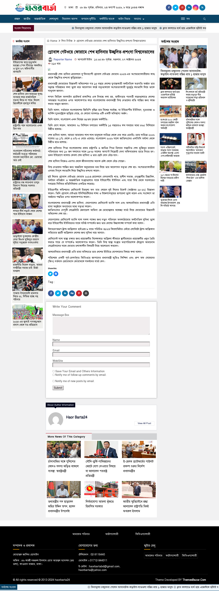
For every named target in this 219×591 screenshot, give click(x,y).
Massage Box (61, 315)
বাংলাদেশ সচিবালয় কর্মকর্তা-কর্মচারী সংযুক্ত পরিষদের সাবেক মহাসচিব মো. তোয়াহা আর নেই (27, 155)
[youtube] (196, 8)
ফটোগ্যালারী (111, 534)
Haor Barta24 (76, 417)
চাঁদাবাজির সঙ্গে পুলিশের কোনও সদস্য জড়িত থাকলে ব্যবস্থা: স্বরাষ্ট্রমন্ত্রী (63, 466)
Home (53, 40)
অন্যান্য (137, 18)
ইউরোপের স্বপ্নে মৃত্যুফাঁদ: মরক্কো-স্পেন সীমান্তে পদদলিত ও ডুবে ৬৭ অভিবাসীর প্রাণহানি (27, 67)
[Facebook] (51, 293)
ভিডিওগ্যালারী (142, 534)
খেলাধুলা (53, 18)
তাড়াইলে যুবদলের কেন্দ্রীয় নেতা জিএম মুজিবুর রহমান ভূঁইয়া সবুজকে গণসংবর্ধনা (26, 239)
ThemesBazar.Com (194, 579)
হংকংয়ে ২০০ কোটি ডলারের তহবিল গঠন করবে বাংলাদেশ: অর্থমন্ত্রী (170, 124)
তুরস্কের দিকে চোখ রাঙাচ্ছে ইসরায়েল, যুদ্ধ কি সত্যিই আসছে (170, 203)
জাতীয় (27, 18)
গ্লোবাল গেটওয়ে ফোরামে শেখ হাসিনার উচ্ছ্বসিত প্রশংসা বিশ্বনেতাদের (111, 40)
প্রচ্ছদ (17, 18)
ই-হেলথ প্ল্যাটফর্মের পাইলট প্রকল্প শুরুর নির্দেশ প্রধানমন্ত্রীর (138, 466)
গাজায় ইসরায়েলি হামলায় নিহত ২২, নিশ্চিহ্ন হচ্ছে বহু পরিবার (25, 296)
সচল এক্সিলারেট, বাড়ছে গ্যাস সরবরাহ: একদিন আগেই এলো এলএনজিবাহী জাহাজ (170, 151)
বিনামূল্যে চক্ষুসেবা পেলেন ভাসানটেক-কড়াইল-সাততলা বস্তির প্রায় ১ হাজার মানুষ (99, 28)
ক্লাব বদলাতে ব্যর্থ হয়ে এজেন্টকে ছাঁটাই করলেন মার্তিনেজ (174, 28)
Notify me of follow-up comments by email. (80, 375)
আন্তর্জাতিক (39, 18)
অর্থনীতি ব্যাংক (106, 18)
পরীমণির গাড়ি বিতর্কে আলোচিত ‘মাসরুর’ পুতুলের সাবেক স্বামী (195, 150)
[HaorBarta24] (36, 7)
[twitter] (175, 8)
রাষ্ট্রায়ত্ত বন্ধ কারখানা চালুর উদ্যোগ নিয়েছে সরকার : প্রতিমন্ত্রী (26, 185)
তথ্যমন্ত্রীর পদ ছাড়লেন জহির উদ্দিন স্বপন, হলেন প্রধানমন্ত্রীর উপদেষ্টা (61, 506)
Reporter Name (62, 59)
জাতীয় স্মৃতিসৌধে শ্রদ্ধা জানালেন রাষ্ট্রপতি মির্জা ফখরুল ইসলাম (136, 506)
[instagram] (182, 8)
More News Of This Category (66, 436)
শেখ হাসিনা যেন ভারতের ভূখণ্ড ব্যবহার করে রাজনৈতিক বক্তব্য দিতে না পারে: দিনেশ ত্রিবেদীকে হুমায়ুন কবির (27, 98)
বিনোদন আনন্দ (69, 18)
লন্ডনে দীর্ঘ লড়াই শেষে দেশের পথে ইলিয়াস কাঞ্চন (27, 212)
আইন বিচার (124, 18)
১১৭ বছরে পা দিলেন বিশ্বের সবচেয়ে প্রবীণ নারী (170, 178)
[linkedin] (189, 8)
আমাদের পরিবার (81, 534)
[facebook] (169, 8)
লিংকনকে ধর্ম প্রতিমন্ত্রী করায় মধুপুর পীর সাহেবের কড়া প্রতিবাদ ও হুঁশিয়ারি (195, 96)
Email (56, 350)
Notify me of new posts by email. (74, 381)
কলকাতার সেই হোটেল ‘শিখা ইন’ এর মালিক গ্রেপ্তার (196, 178)
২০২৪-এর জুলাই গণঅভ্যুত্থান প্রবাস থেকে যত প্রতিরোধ (27, 323)
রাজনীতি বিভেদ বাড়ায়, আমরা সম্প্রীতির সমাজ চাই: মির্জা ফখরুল (27, 268)
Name (56, 340)
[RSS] (202, 8)
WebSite (58, 360)
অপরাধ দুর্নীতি (88, 18)
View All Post (144, 423)
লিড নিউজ (66, 40)
